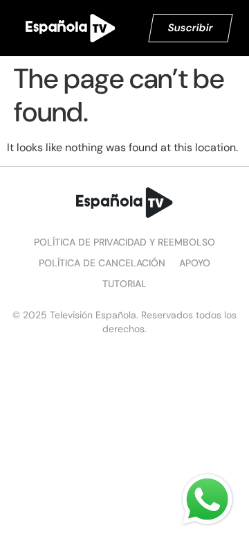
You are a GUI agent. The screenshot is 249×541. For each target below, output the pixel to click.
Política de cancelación (102, 263)
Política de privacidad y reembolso (124, 242)
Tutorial (124, 283)
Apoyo (194, 263)
